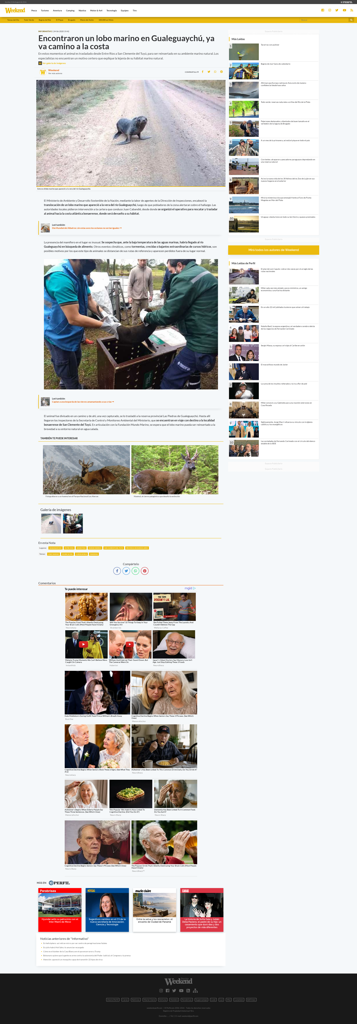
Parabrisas (187, 999)
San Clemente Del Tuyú (113, 548)
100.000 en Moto (106, 20)
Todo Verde (29, 20)
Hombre (174, 999)
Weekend (53, 70)
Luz (221, 999)
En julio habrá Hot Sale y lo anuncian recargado (63, 947)
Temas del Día (13, 20)
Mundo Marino (95, 548)
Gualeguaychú (55, 548)
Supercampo (201, 999)
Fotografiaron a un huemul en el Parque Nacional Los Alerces (72, 496)
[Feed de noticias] (188, 990)
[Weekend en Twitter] (174, 990)
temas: (42, 554)
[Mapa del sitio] (195, 990)
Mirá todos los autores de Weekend (274, 250)
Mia (229, 999)
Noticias (136, 999)
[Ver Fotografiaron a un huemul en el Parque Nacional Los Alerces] (86, 447)
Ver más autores (55, 73)
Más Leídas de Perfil (243, 263)
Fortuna (162, 999)
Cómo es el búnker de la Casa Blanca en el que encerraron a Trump (71, 951)
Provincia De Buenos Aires (137, 548)
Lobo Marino (53, 554)
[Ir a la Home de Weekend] (178, 981)
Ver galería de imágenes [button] (54, 63)
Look (213, 999)
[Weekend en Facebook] (167, 990)
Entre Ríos (69, 548)
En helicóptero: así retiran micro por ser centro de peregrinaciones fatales (75, 943)
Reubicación (67, 554)
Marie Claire (149, 999)
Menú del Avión (87, 20)
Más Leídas (238, 39)
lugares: (43, 548)
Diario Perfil (112, 999)
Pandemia (94, 554)
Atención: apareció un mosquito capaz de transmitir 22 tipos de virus (73, 959)
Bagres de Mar (45, 20)
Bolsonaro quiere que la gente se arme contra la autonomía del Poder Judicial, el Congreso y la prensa (87, 955)
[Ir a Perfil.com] (346, 2)
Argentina (81, 548)
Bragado (71, 20)
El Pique (59, 20)
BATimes (251, 999)
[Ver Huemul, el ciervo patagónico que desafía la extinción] (174, 447)
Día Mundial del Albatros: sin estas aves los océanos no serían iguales (85, 228)
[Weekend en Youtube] (181, 990)
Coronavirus (81, 554)
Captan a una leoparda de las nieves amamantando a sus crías (82, 401)
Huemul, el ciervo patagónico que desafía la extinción (157, 496)
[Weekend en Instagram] (161, 990)
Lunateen (239, 999)
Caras (125, 999)
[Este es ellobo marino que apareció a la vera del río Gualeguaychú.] (51, 523)
